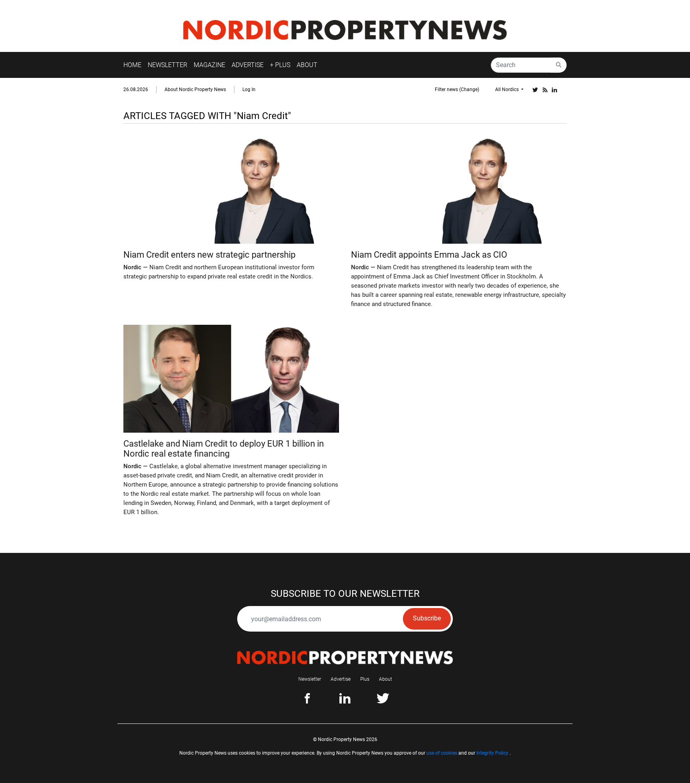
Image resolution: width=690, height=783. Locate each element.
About (385, 679)
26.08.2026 (135, 89)
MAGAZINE (209, 65)
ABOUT (307, 65)
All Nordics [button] (507, 89)
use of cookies (441, 753)
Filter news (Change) (457, 89)
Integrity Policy (492, 753)
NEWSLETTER (167, 65)
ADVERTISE (248, 65)
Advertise (341, 679)
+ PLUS (280, 65)
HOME (132, 65)
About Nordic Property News (195, 89)
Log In (249, 89)
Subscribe (427, 618)
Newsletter (309, 679)
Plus (364, 679)
